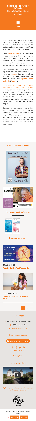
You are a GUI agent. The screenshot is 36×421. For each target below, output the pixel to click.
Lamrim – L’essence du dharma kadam (15, 297)
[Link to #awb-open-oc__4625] (17, 23)
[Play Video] (18, 375)
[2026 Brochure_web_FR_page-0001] (18, 187)
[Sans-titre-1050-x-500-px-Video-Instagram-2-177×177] (12, 219)
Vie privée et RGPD (18, 351)
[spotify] (24, 348)
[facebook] (12, 348)
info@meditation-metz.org (19, 328)
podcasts (14, 74)
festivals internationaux (14, 85)
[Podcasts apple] (20, 348)
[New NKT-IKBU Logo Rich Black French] (18, 395)
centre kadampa (13, 54)
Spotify (24, 79)
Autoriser (14, 417)
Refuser (24, 417)
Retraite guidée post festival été (16, 268)
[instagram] (16, 348)
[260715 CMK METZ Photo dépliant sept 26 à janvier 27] (18, 151)
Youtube (14, 81)
